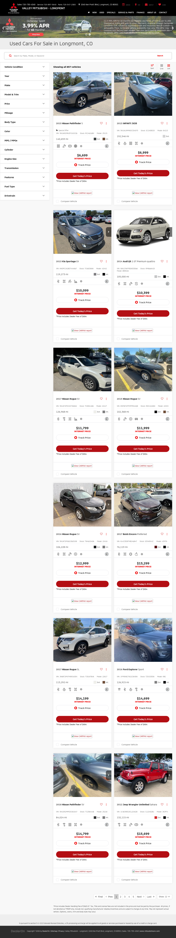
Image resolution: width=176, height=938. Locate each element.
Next (140, 896)
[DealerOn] (18, 931)
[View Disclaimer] (81, 146)
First (100, 896)
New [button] (94, 12)
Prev (110, 896)
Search (160, 56)
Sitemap (54, 931)
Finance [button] (141, 12)
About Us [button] (151, 12)
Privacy (61, 931)
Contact (163, 12)
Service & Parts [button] (126, 12)
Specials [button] (111, 12)
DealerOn (46, 931)
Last (150, 896)
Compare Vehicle (69, 201)
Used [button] (101, 12)
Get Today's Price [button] (82, 176)
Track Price (84, 164)
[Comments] (107, 146)
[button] (108, 94)
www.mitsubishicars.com (150, 931)
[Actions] (106, 123)
